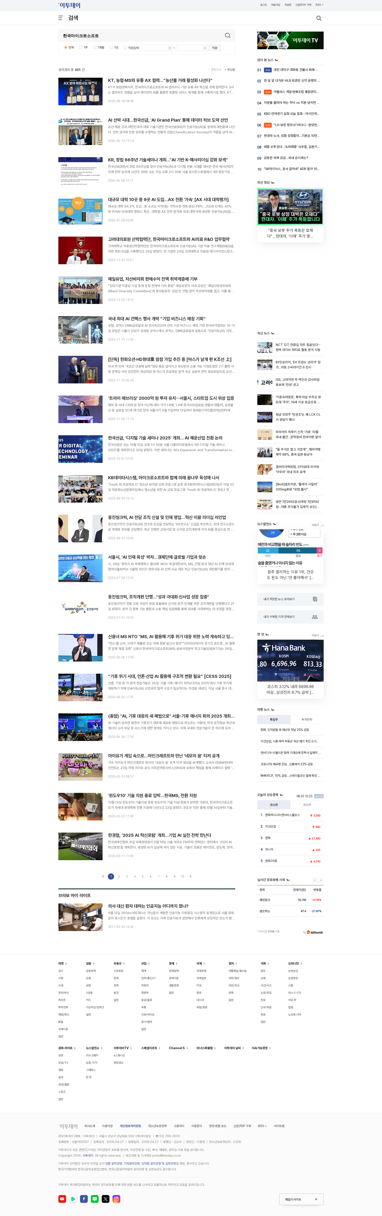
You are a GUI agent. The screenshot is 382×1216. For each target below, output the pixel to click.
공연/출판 (63, 1084)
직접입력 (133, 48)
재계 (143, 971)
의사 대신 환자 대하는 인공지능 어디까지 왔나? (148, 906)
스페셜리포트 (149, 1048)
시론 (290, 985)
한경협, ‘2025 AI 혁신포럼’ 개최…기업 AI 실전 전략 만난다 (159, 835)
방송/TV (63, 1062)
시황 (60, 978)
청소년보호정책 (157, 1126)
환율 (60, 1022)
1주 (86, 47)
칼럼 (290, 1007)
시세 (60, 985)
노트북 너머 (294, 1014)
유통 (143, 1007)
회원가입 (275, 4)
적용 (214, 48)
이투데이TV (121, 1048)
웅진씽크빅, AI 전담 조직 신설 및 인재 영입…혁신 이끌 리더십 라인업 (167, 517)
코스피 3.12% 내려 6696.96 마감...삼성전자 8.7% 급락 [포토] (291, 692)
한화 (268, 838)
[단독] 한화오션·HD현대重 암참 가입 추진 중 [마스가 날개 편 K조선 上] (170, 359)
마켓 (61, 963)
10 (182, 876)
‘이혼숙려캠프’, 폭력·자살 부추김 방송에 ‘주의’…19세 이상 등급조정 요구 (298, 402)
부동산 (118, 963)
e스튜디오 (119, 1055)
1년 (116, 47)
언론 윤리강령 (113, 1163)
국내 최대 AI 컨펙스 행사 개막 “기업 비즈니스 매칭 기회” (157, 318)
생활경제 (174, 985)
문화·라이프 (65, 1048)
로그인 (263, 4)
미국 (199, 985)
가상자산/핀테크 (95, 1007)
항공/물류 (146, 1000)
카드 (88, 1000)
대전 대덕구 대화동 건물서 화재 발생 (293, 70)
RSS (318, 4)
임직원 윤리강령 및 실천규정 (158, 1163)
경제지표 (174, 978)
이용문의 (196, 1126)
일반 (60, 1036)
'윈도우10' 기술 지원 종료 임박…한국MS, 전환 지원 (152, 795)
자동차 (145, 985)
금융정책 (91, 971)
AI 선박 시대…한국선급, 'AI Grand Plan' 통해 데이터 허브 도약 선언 (168, 120)
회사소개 (89, 1126)
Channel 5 (177, 1048)
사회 (263, 963)
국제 (199, 963)
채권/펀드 (63, 1014)
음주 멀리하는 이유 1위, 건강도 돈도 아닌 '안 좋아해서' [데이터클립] (290, 577)
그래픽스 (91, 1070)
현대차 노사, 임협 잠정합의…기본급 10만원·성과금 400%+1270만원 (309, 136)
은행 (88, 978)
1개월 (101, 47)
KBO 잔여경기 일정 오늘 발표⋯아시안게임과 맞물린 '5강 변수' (305, 114)
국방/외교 (234, 985)
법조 (263, 971)
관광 (60, 1055)
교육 (263, 978)
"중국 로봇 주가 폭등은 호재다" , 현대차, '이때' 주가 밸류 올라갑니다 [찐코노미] (290, 236)
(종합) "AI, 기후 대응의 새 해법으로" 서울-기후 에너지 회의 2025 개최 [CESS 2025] (183, 716)
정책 (116, 985)
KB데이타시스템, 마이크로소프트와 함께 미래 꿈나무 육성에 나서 (163, 477)
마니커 (269, 849)
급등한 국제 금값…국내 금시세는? (286, 158)
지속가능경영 (260, 1048)
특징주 (274, 719)
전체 (71, 47)
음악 (60, 1077)
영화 (60, 1070)
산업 (144, 963)
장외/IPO (63, 992)
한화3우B (271, 861)
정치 (231, 963)
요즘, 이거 (91, 1062)
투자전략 (307, 719)
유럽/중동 (202, 1007)
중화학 (145, 992)
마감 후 (292, 1000)
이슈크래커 (92, 1055)
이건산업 (270, 826)
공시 (60, 971)
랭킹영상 (118, 1062)
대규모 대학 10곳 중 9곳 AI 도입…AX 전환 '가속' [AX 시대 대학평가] (168, 199)
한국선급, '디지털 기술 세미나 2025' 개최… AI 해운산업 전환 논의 (165, 438)
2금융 (89, 992)
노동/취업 (266, 992)
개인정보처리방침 (130, 1126)
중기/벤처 (146, 1022)
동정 (263, 1014)
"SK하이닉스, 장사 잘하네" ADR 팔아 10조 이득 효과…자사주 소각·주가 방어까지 (317, 169)
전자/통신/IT (148, 978)
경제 (171, 963)
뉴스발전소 (92, 1048)
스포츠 (62, 1091)
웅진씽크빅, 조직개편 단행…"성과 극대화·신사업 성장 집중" (158, 597)
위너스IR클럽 (205, 1048)
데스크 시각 (294, 992)
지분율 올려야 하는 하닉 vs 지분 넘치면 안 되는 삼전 (298, 103)
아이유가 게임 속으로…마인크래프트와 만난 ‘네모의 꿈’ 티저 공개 (164, 755)
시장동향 (118, 971)
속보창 (288, 4)
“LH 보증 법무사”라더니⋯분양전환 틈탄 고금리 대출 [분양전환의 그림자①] (319, 125)
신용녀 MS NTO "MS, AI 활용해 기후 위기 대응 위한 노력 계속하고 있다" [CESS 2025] (186, 636)
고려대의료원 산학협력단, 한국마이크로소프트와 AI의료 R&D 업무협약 (168, 239)
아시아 (200, 1000)
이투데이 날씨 (232, 1048)
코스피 (274, 805)
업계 (116, 978)
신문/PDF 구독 (303, 4)
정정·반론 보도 (217, 1126)
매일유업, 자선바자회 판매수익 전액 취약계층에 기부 (152, 279)
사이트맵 (279, 1126)
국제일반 (201, 978)
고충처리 (179, 1126)
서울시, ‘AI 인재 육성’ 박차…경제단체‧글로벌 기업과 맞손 (157, 557)
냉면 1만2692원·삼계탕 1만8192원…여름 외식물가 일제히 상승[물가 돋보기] (297, 507)
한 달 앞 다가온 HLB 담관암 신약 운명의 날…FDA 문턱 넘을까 (304, 81)
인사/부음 (266, 1007)
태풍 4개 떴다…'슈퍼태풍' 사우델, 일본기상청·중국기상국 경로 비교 (307, 147)
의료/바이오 (148, 1014)
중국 (199, 992)
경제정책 (174, 971)
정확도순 (216, 69)
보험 (88, 985)
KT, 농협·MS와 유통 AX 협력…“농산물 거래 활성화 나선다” (160, 80)
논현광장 (293, 978)
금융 (88, 963)
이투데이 (88, 1155)
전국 (263, 1000)
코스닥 (307, 805)
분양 (116, 992)
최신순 (231, 69)
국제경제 (201, 971)
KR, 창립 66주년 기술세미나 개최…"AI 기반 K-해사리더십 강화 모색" (168, 159)
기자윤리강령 (132, 1163)
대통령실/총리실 (238, 971)
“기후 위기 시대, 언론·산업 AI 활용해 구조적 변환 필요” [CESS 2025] (169, 676)
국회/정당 (234, 978)
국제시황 (63, 1029)
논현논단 (293, 971)
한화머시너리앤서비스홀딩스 (282, 815)
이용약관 (107, 1126)
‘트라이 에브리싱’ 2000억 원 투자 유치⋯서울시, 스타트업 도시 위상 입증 (171, 398)
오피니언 (293, 963)
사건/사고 (266, 985)
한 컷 (89, 1077)
